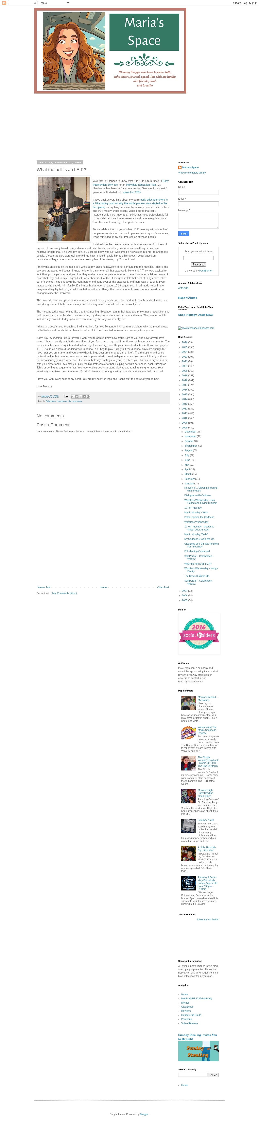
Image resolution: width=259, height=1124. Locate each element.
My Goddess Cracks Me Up (199, 539)
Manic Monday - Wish (196, 512)
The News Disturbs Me (196, 576)
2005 (185, 600)
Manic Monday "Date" (196, 534)
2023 (185, 356)
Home (104, 587)
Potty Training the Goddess (199, 517)
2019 (185, 375)
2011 (185, 413)
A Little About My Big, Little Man (207, 849)
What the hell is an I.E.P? (198, 563)
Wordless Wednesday (196, 522)
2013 (185, 404)
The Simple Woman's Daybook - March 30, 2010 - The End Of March (208, 761)
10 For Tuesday (193, 507)
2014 (185, 399)
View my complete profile (192, 172)
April (187, 469)
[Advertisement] (129, 124)
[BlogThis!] (77, 397)
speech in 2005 (132, 192)
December (191, 431)
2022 (185, 361)
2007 (185, 590)
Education (51, 401)
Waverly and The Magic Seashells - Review (208, 730)
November (191, 436)
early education (149, 199)
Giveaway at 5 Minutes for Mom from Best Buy (201, 545)
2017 (185, 385)
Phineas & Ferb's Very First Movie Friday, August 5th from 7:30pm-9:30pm (207, 883)
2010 (185, 418)
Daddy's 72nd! (206, 820)
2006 (185, 595)
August (189, 450)
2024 (185, 351)
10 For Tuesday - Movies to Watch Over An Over (199, 528)
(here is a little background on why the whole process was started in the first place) (130, 203)
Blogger (144, 1114)
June (188, 460)
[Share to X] (81, 397)
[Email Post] (66, 396)
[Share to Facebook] (84, 397)
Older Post (163, 587)
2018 (185, 380)
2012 (185, 408)
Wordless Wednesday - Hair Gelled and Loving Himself (200, 501)
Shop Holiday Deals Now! (195, 314)
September (191, 445)
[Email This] (73, 397)
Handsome (62, 401)
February (190, 479)
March (188, 474)
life (70, 401)
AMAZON (183, 288)
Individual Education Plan (140, 184)
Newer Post (44, 587)
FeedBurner (205, 270)
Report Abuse (187, 297)
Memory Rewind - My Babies (207, 698)
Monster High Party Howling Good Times (205, 793)
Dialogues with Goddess (197, 495)
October (189, 441)
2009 (185, 422)
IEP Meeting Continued (197, 551)
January (189, 483)
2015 (185, 394)
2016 (185, 389)
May (187, 464)
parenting (77, 401)
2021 (185, 366)
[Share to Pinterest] (88, 397)
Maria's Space (190, 167)
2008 (185, 427)
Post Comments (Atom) (64, 593)
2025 (185, 347)
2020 (185, 370)
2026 (185, 342)
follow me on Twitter (208, 919)
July (187, 455)
